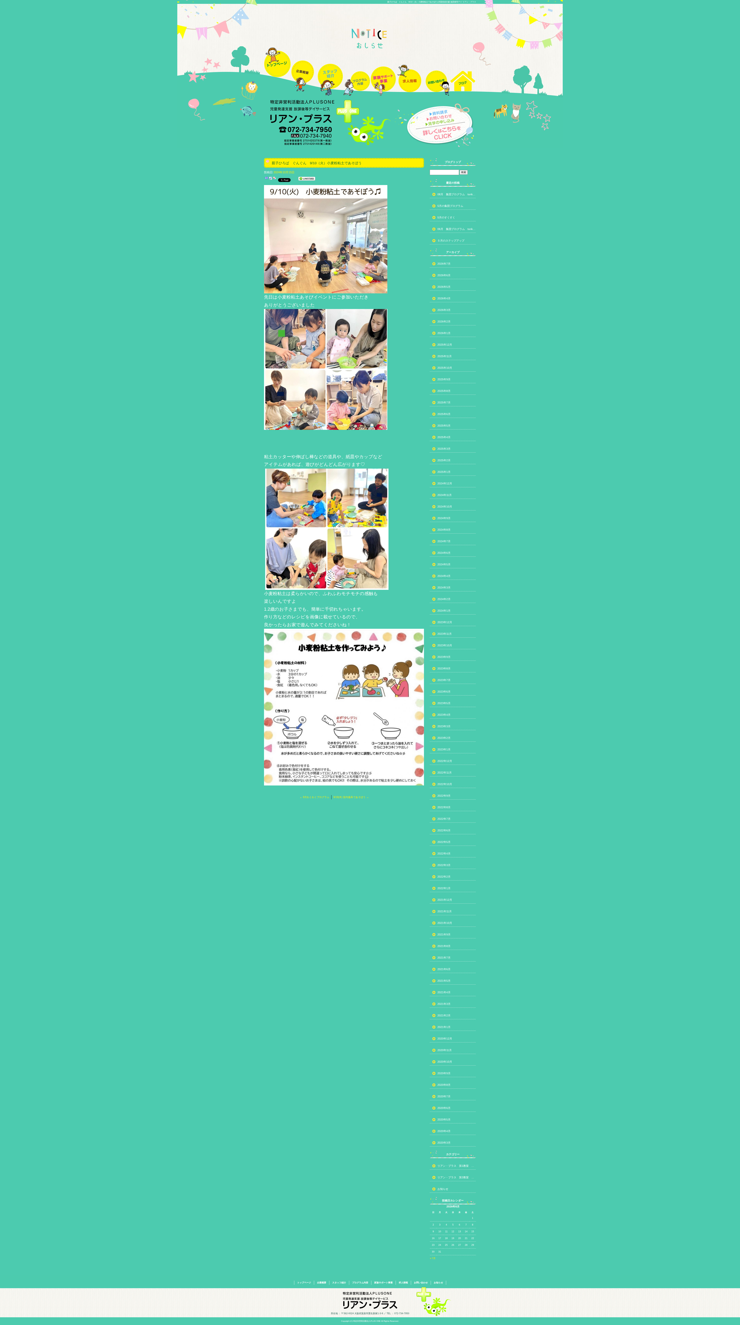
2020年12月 (444, 1038)
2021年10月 (444, 922)
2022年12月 (444, 761)
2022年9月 (444, 795)
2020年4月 (444, 1131)
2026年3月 (444, 309)
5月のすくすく (446, 217)
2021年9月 (444, 934)
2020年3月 (444, 1142)
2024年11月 (444, 495)
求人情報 (410, 70)
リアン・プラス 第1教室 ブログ (456, 1165)
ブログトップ (453, 161)
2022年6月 (444, 830)
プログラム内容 (357, 70)
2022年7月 (444, 818)
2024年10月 (444, 506)
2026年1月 (444, 333)
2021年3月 (444, 1003)
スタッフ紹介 (330, 70)
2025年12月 (444, 344)
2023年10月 (444, 645)
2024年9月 (444, 518)
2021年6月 (444, 969)
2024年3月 (444, 587)
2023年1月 (444, 749)
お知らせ (442, 1188)
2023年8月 (444, 668)
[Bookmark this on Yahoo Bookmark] (274, 179)
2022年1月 (444, 888)
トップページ (277, 70)
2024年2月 (444, 599)
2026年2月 (444, 321)
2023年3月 (444, 726)
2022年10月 (444, 784)
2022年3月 (444, 865)
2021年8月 (444, 946)
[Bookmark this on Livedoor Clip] (270, 179)
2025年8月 (444, 390)
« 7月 (433, 1258)
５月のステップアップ (450, 240)
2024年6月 (444, 552)
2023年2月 (444, 737)
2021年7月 (444, 957)
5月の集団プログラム (450, 205)
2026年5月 (444, 286)
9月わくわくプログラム (314, 797)
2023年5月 (444, 703)
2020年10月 (444, 1061)
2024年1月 (444, 610)
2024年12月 (444, 483)
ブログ (463, 70)
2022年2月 (444, 876)
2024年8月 (444, 529)
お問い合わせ (436, 70)
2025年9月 (444, 379)
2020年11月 (444, 1050)
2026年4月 (444, 298)
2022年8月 (444, 807)
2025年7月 (444, 402)
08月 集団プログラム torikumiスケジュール (456, 194)
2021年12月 (444, 899)
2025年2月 (444, 460)
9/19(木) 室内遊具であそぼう (351, 797)
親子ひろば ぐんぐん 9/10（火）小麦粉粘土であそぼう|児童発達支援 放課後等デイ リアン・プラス (431, 2)
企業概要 (304, 70)
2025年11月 (444, 356)
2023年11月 (444, 633)
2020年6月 (444, 1107)
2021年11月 (444, 911)
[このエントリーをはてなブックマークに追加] (266, 179)
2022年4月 (444, 853)
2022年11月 (444, 772)
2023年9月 (444, 656)
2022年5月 (444, 841)
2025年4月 (444, 437)
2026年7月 (444, 263)
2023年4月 (444, 714)
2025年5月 (444, 425)
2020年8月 (444, 1084)
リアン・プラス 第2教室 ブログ (456, 1177)
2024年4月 (444, 575)
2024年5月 (444, 564)
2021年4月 (444, 992)
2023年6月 (444, 691)
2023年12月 (444, 622)
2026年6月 (444, 275)
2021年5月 (444, 980)
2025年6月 (444, 414)
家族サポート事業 (383, 70)
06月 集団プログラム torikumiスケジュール (456, 229)
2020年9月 (444, 1073)
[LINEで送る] (306, 179)
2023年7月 (444, 680)
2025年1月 (444, 471)
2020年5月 (444, 1119)
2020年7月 (444, 1096)
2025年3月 (444, 448)
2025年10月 (444, 367)
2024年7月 (444, 541)
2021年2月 (444, 1015)
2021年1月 (444, 1027)
